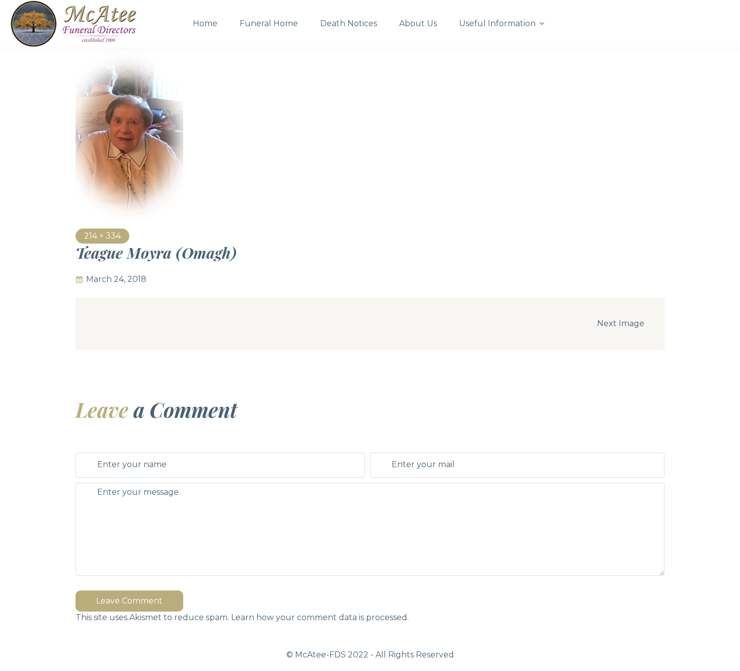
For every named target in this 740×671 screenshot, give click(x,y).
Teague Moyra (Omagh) (156, 253)
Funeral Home (269, 23)
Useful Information (497, 23)
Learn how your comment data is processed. (320, 617)
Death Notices (348, 23)
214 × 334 (102, 236)
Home (205, 23)
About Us (418, 23)
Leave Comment (129, 601)
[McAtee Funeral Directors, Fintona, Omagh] (93, 23)
